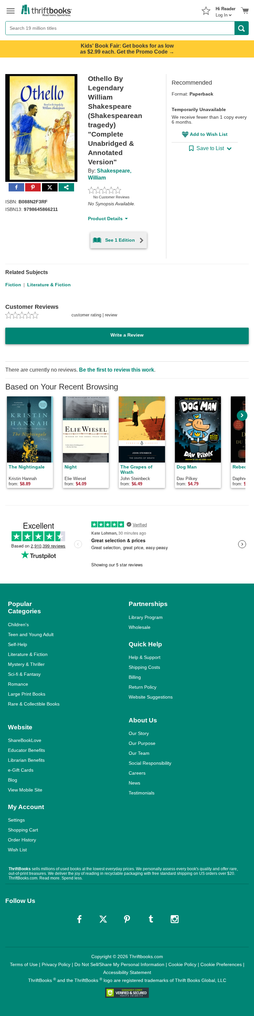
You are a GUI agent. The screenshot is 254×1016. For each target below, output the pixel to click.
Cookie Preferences (221, 964)
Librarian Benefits (26, 760)
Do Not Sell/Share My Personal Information (119, 964)
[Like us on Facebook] (79, 919)
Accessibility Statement (127, 972)
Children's (18, 624)
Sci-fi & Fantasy (24, 674)
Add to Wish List (209, 134)
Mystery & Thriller (26, 664)
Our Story (139, 733)
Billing (135, 677)
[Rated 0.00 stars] (119, 190)
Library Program (146, 617)
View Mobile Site (25, 789)
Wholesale (139, 627)
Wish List (17, 849)
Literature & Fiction (49, 284)
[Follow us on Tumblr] (151, 919)
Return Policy (142, 687)
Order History (22, 839)
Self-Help (17, 644)
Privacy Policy (56, 964)
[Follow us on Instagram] (175, 919)
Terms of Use (24, 964)
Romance (18, 684)
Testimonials (141, 792)
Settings (16, 820)
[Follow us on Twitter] (103, 919)
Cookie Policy (182, 964)
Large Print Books (26, 694)
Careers (137, 773)
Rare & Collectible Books (34, 704)
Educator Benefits (26, 750)
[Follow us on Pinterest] (127, 919)
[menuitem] (225, 10)
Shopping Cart (23, 830)
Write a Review (127, 335)
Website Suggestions (151, 697)
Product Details (105, 218)
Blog (12, 780)
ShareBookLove (24, 740)
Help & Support (144, 657)
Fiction (13, 284)
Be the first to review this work (116, 370)
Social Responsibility (150, 763)
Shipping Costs (144, 667)
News (134, 783)
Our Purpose (142, 743)
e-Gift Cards (20, 770)
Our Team (139, 753)
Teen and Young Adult (31, 634)
